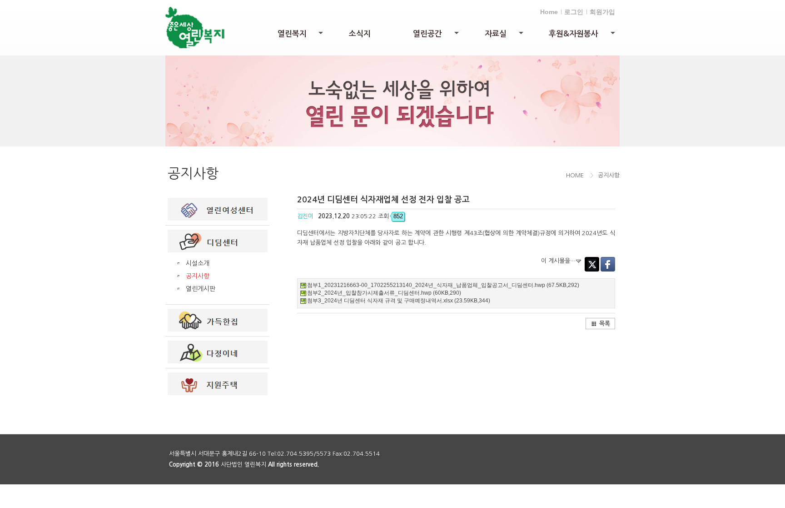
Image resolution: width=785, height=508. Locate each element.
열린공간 (436, 36)
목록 (604, 324)
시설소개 (197, 263)
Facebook (608, 264)
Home (549, 11)
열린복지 (301, 36)
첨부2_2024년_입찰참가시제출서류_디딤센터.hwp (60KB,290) (384, 293)
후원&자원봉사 (582, 36)
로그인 (573, 11)
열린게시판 (200, 289)
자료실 (505, 36)
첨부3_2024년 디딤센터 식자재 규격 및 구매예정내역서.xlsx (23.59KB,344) (398, 300)
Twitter (592, 264)
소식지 (360, 34)
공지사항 (197, 276)
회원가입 (602, 11)
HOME (575, 175)
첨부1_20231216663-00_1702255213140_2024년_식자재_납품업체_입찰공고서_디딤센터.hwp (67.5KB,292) (443, 285)
